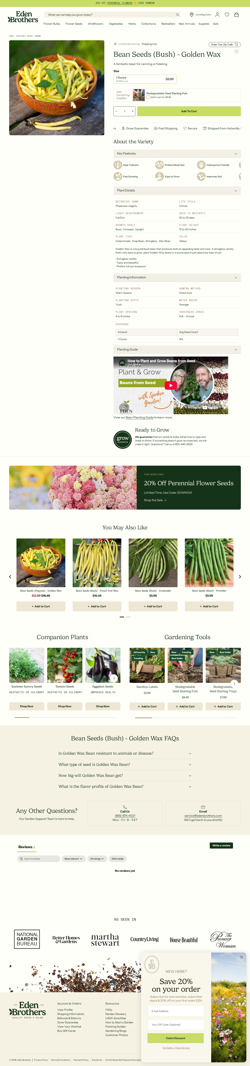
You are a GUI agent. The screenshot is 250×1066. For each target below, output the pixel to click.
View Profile (65, 1009)
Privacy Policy (41, 1060)
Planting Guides (115, 1026)
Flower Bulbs (52, 23)
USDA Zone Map (115, 1018)
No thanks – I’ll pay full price (176, 1048)
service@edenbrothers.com (203, 815)
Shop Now (26, 706)
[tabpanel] (125, 883)
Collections (148, 23)
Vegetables (116, 23)
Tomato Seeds (64, 686)
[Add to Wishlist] (236, 51)
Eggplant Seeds (102, 686)
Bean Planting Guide (140, 417)
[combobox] (112, 15)
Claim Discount (175, 1038)
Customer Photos (116, 1035)
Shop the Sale (153, 500)
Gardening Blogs (115, 1031)
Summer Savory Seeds (27, 686)
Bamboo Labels (147, 687)
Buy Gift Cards (66, 1031)
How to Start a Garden (119, 1022)
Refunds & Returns (69, 1018)
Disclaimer (97, 1060)
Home (11, 36)
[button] (53, 23)
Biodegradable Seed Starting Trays (223, 689)
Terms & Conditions (60, 1060)
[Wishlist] (227, 15)
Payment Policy (81, 1060)
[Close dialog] (241, 957)
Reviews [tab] (26, 847)
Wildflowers (95, 23)
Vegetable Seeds (24, 36)
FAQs (108, 1009)
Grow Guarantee (67, 1022)
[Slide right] (114, 678)
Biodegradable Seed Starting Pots (185, 689)
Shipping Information (70, 1014)
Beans (38, 36)
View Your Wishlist (69, 1026)
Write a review (221, 845)
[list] (125, 813)
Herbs (132, 23)
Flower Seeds (74, 23)
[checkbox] (117, 859)
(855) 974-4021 (125, 815)
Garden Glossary (115, 1014)
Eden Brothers (24, 1060)
